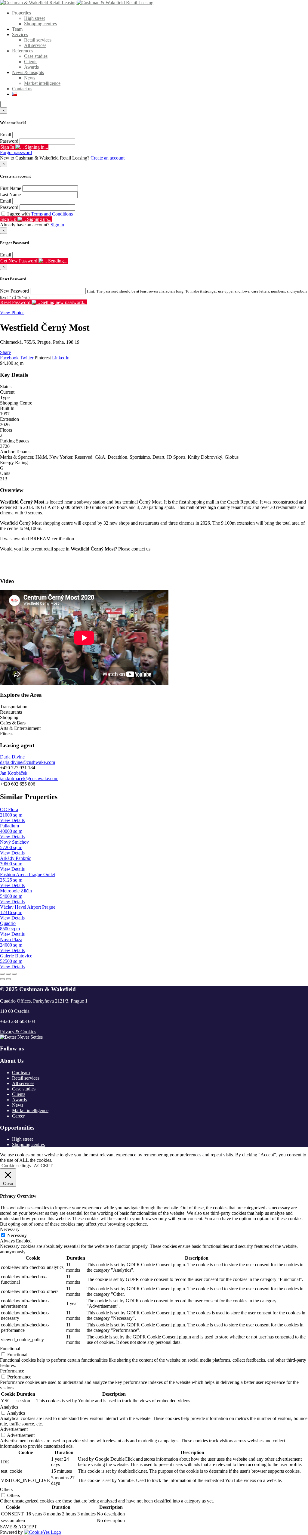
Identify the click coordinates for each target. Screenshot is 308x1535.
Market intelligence (42, 83)
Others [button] (6, 1489)
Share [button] (5, 352)
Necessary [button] (10, 1229)
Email (5, 134)
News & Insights (28, 72)
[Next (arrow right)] (8, 979)
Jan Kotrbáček (13, 773)
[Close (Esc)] (2, 974)
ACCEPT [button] (43, 1165)
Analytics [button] (9, 1406)
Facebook (10, 357)
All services (35, 45)
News (29, 77)
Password (9, 141)
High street (34, 18)
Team (17, 29)
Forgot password (16, 152)
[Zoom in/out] (14, 974)
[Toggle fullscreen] (8, 974)
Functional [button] (10, 1348)
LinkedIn (60, 357)
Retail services (37, 39)
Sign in (57, 224)
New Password (14, 290)
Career (18, 1115)
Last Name (10, 194)
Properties (21, 12)
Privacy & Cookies (18, 1031)
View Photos (12, 312)
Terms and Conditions (52, 213)
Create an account (108, 157)
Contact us (22, 88)
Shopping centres (40, 23)
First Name (10, 188)
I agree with (40, 213)
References (22, 50)
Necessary (17, 1235)
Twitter (27, 357)
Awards (31, 67)
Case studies (36, 56)
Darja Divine (12, 756)
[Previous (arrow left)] (2, 979)
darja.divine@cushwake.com (27, 762)
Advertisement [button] (14, 1429)
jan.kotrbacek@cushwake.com (29, 778)
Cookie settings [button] (16, 1165)
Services (20, 34)
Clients (30, 61)
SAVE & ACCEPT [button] (18, 1526)
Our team (21, 1072)
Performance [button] (12, 1370)
